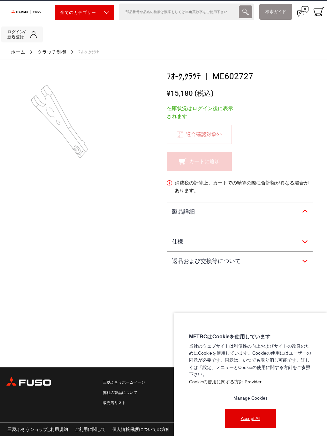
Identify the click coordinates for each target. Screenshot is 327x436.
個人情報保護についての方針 (141, 429)
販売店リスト (114, 403)
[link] (22, 34)
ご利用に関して (90, 429)
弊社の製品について (120, 392)
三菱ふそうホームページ (124, 382)
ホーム (18, 52)
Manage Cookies (250, 398)
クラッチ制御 (51, 52)
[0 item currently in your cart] (319, 11)
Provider (253, 381)
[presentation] (245, 11)
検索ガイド (275, 11)
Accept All (250, 418)
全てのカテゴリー (78, 12)
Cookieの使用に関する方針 (216, 381)
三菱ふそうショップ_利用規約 (37, 429)
